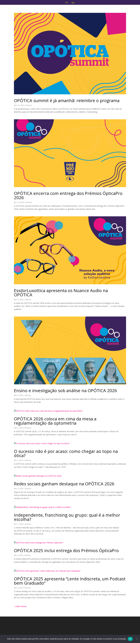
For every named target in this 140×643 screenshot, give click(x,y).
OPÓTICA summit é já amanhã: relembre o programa (66, 100)
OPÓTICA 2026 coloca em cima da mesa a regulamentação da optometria (55, 421)
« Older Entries (20, 606)
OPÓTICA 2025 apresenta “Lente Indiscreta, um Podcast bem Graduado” (70, 581)
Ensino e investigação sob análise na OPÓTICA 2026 (65, 390)
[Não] (136, 639)
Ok (130, 639)
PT (66, 3)
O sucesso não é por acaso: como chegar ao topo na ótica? (66, 453)
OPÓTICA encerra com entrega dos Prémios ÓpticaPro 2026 (68, 195)
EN (73, 3)
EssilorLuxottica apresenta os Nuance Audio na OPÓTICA (61, 293)
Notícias (29, 105)
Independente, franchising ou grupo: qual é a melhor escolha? (67, 517)
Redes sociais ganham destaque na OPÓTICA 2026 (64, 484)
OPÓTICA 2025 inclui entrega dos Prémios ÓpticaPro (66, 550)
